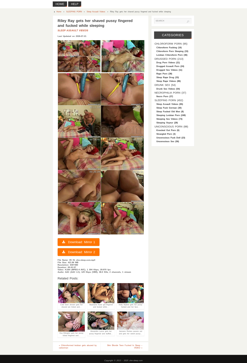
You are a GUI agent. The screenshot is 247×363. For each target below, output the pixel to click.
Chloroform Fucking (166, 47)
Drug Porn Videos (165, 62)
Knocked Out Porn (166, 130)
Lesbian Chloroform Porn (169, 55)
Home (58, 12)
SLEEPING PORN (74, 12)
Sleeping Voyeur (164, 122)
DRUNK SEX (162, 85)
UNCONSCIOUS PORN (168, 126)
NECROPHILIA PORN (167, 92)
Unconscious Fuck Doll (168, 137)
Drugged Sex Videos (167, 70)
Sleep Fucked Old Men (168, 111)
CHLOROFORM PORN (168, 43)
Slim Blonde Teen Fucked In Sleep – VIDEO (124, 346)
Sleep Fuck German (166, 108)
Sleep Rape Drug (165, 77)
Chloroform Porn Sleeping (170, 51)
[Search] (188, 21)
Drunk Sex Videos (165, 89)
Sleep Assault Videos (96, 12)
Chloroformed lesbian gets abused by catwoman (78, 346)
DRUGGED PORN (165, 58)
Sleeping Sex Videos (167, 119)
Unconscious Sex (165, 141)
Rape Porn (161, 73)
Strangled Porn (164, 134)
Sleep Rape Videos (166, 81)
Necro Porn (162, 96)
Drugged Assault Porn (167, 66)
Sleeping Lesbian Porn (168, 115)
